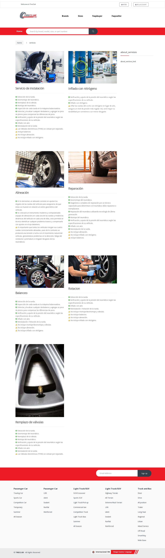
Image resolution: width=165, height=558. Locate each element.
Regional (141, 517)
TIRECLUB (20, 552)
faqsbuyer (97, 16)
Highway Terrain (111, 493)
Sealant (46, 502)
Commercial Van (79, 507)
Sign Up (144, 473)
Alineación (22, 192)
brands (65, 16)
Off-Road (141, 531)
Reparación (75, 188)
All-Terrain (109, 498)
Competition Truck (80, 512)
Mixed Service (143, 526)
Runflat (46, 507)
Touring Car (18, 493)
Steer (140, 493)
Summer (17, 512)
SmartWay (142, 535)
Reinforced (48, 512)
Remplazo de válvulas (29, 422)
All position (142, 502)
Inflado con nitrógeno (82, 88)
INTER (124, 5)
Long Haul (142, 512)
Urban (140, 521)
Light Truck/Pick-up (80, 502)
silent (46, 498)
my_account (141, 5)
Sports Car (18, 498)
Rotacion (74, 288)
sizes (80, 16)
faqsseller (117, 16)
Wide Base (142, 540)
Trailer (140, 507)
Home (17, 31)
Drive (140, 498)
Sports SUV (77, 498)
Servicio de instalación (29, 88)
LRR (45, 493)
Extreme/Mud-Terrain (113, 502)
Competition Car (20, 502)
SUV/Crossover (79, 493)
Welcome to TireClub (28, 4)
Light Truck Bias (79, 517)
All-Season (18, 517)
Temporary (18, 507)
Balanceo (21, 293)
